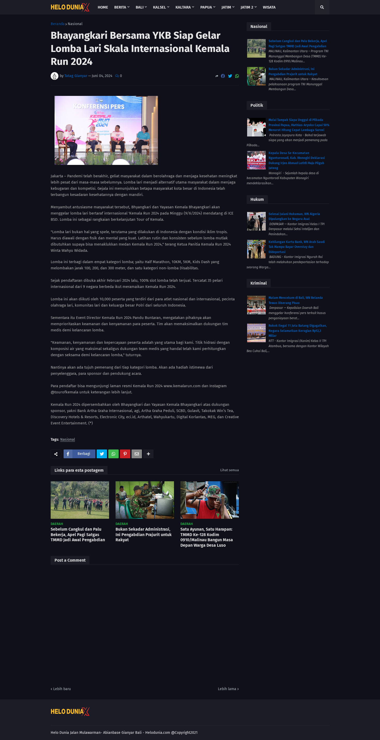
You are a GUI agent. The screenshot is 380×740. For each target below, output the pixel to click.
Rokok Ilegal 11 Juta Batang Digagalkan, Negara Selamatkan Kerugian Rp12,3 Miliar (298, 331)
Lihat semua (229, 470)
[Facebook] (223, 76)
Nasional (75, 24)
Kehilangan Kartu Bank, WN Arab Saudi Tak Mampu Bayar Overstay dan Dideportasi (297, 247)
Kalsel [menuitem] (159, 7)
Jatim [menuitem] (226, 7)
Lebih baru (62, 689)
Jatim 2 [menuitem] (247, 7)
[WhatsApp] (237, 76)
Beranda (58, 24)
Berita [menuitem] (120, 7)
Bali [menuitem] (139, 7)
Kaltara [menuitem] (183, 7)
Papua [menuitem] (206, 7)
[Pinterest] (125, 453)
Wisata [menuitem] (269, 7)
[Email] (137, 453)
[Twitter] (230, 76)
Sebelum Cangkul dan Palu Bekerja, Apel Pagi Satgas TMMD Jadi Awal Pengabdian (78, 535)
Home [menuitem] (103, 7)
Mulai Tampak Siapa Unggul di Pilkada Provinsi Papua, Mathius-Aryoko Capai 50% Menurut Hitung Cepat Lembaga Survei (299, 125)
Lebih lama (227, 689)
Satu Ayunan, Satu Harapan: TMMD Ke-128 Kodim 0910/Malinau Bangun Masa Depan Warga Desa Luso (206, 537)
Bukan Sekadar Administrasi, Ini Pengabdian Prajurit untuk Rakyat (144, 535)
